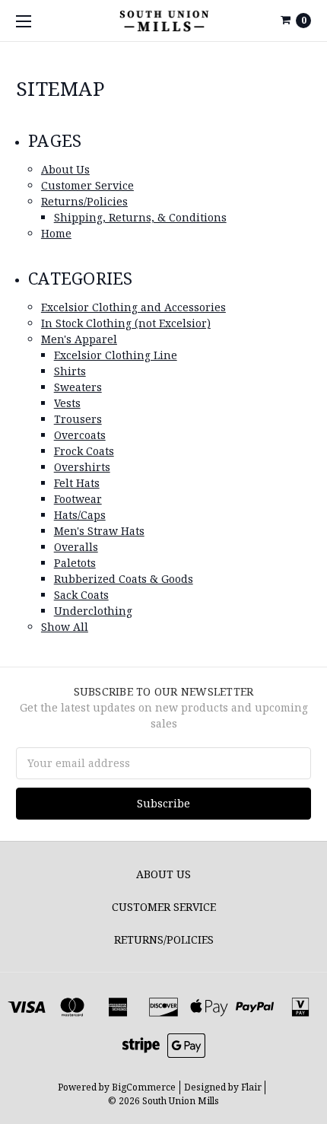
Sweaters (78, 387)
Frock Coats (84, 451)
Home (56, 233)
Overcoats (80, 435)
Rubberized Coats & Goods (123, 579)
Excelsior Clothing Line (115, 355)
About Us (65, 169)
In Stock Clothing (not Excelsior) (126, 323)
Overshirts (82, 467)
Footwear (78, 499)
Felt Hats (77, 483)
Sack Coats (81, 594)
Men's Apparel (79, 339)
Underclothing (93, 610)
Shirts (70, 371)
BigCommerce (144, 1087)
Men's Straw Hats (99, 531)
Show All (64, 626)
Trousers (78, 419)
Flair (251, 1087)
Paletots (75, 563)
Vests (67, 403)
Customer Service (87, 185)
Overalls (76, 547)
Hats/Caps (80, 515)
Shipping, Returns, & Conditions (140, 217)
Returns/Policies (84, 201)
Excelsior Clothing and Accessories (133, 307)
